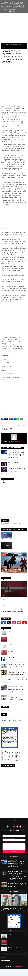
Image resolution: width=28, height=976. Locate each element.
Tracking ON (13, 747)
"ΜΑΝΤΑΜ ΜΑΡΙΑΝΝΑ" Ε (13, 462)
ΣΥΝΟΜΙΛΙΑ (10, 651)
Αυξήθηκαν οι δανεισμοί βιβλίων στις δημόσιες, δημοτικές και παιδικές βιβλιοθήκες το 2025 (17, 885)
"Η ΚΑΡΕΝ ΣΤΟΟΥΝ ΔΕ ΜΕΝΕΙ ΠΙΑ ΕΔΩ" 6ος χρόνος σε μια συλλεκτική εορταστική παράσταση (17, 470)
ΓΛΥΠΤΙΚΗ (4, 718)
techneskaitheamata (7, 64)
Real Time (9, 747)
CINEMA (15, 722)
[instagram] (14, 622)
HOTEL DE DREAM (12, 657)
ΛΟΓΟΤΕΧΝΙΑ (21, 718)
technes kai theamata (17, 966)
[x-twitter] (9, 622)
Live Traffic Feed (9, 728)
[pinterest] (24, 622)
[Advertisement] (14, 26)
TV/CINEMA (21, 722)
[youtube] (19, 622)
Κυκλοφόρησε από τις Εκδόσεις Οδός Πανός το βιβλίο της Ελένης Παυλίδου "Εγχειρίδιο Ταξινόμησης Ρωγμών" (17, 672)
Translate (6, 525)
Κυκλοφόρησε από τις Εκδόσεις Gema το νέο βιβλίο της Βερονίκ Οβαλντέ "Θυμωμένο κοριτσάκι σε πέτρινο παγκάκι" (17, 698)
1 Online (11, 926)
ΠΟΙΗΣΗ (14, 720)
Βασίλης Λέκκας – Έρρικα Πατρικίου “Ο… (8, 739)
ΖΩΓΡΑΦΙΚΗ (10, 718)
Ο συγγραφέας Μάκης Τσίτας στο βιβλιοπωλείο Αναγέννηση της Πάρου (17, 665)
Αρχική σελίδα (5, 44)
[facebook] (3, 622)
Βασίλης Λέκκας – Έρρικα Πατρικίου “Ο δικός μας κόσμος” (17, 680)
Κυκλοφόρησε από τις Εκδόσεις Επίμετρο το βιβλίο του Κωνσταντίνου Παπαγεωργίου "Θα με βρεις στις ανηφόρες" (17, 688)
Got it (18, 11)
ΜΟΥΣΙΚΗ (9, 720)
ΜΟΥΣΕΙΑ (4, 720)
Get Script (5, 747)
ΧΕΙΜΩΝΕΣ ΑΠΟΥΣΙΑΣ (8, 604)
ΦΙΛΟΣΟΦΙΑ (20, 720)
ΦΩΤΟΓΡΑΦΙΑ (4, 722)
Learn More (12, 11)
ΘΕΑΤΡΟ (10, 44)
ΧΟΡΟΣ (10, 722)
